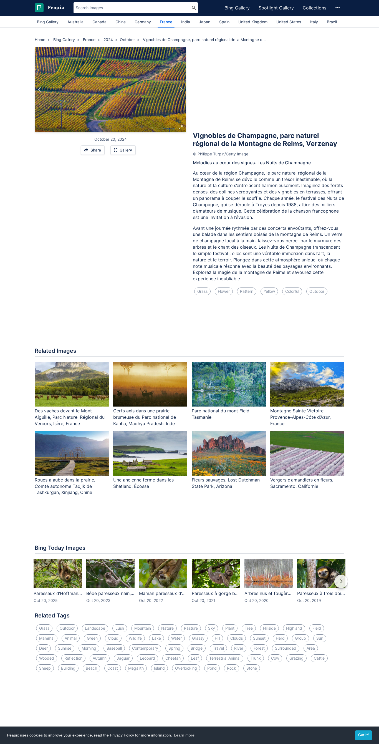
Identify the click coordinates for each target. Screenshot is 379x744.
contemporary (145, 648)
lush (119, 628)
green (92, 638)
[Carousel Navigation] (189, 585)
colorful (292, 291)
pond (212, 668)
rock (231, 668)
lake (156, 638)
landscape (95, 628)
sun (319, 638)
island (159, 668)
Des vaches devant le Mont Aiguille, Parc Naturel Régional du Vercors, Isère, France (70, 417)
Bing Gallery (237, 8)
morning (89, 648)
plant (229, 628)
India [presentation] (185, 21)
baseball (114, 648)
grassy (198, 638)
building (68, 668)
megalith (136, 668)
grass (202, 291)
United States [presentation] (288, 21)
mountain (142, 628)
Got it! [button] (363, 735)
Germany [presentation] (143, 21)
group (300, 638)
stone (251, 668)
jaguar (123, 658)
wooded (46, 658)
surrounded (285, 648)
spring (174, 648)
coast (112, 668)
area (311, 648)
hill (217, 638)
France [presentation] (166, 21)
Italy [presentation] (314, 21)
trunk (256, 658)
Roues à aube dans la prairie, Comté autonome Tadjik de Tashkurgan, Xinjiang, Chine (65, 486)
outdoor (316, 291)
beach (91, 668)
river (238, 648)
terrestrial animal (224, 658)
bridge (197, 648)
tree (249, 628)
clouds (236, 638)
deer (43, 648)
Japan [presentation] (204, 21)
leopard (147, 658)
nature (167, 628)
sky (211, 628)
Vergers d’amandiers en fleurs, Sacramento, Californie (301, 483)
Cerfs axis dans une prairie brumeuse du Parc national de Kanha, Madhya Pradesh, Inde (144, 417)
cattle (319, 658)
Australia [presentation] (75, 21)
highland (294, 628)
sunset (259, 638)
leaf (195, 658)
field (316, 628)
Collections (314, 8)
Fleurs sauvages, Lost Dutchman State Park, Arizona (226, 483)
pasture (191, 628)
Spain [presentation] (224, 21)
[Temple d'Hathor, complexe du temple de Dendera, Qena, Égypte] (40, 89)
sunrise (64, 648)
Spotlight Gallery (276, 8)
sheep (45, 668)
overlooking (186, 668)
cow (275, 658)
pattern (246, 291)
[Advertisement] (268, 88)
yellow (269, 291)
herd (280, 638)
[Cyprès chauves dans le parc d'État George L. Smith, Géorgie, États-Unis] (181, 89)
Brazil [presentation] (332, 21)
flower (224, 291)
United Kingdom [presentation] (252, 21)
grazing (296, 658)
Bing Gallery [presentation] (48, 21)
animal (71, 638)
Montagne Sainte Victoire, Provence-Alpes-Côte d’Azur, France (300, 417)
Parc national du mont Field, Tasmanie (221, 414)
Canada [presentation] (99, 21)
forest (259, 648)
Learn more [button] (184, 735)
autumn (100, 658)
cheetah (173, 658)
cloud (113, 638)
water (176, 638)
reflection (73, 658)
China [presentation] (120, 21)
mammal (46, 638)
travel (218, 648)
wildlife (135, 638)
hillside (269, 628)
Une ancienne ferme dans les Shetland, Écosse (143, 483)
